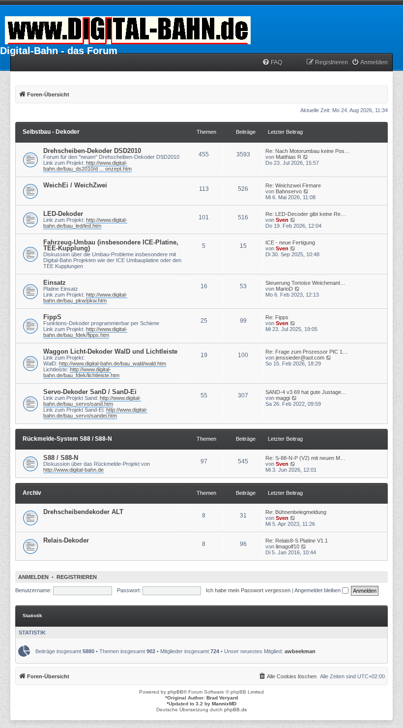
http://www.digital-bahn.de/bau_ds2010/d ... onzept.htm (87, 166)
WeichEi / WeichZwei (75, 185)
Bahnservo (289, 191)
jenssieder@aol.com (300, 358)
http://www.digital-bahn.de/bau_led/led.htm (85, 223)
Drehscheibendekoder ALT (83, 512)
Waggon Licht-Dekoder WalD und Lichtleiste (110, 351)
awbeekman (300, 651)
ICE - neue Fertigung (290, 242)
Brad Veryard (222, 697)
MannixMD (224, 703)
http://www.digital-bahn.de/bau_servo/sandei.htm (95, 413)
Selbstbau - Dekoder (51, 131)
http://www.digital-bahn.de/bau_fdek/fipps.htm (85, 332)
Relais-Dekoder (66, 540)
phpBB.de (235, 709)
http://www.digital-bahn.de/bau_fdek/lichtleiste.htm (81, 372)
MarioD (284, 289)
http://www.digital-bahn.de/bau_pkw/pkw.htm (85, 297)
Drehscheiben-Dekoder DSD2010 (92, 150)
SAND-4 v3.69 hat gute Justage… (305, 392)
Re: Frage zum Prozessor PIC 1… (306, 352)
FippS (52, 317)
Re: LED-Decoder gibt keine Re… (305, 214)
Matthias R (288, 157)
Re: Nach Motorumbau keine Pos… (307, 151)
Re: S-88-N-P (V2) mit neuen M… (305, 458)
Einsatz (54, 282)
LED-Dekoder (63, 213)
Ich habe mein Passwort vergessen (248, 590)
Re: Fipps (276, 317)
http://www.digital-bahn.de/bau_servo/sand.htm (92, 401)
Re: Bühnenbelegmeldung (295, 512)
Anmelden (33, 577)
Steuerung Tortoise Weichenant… (305, 283)
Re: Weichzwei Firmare (293, 185)
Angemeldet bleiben (318, 590)
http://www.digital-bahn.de (73, 470)
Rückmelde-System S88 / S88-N (67, 438)
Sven (282, 220)
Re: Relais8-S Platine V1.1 (296, 541)
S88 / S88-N (60, 457)
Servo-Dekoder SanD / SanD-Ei (90, 391)
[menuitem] (272, 62)
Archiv (32, 492)
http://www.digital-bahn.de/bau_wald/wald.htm (112, 363)
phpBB (175, 692)
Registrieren (77, 577)
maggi (283, 398)
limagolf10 (287, 546)
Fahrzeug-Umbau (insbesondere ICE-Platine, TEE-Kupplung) (110, 245)
